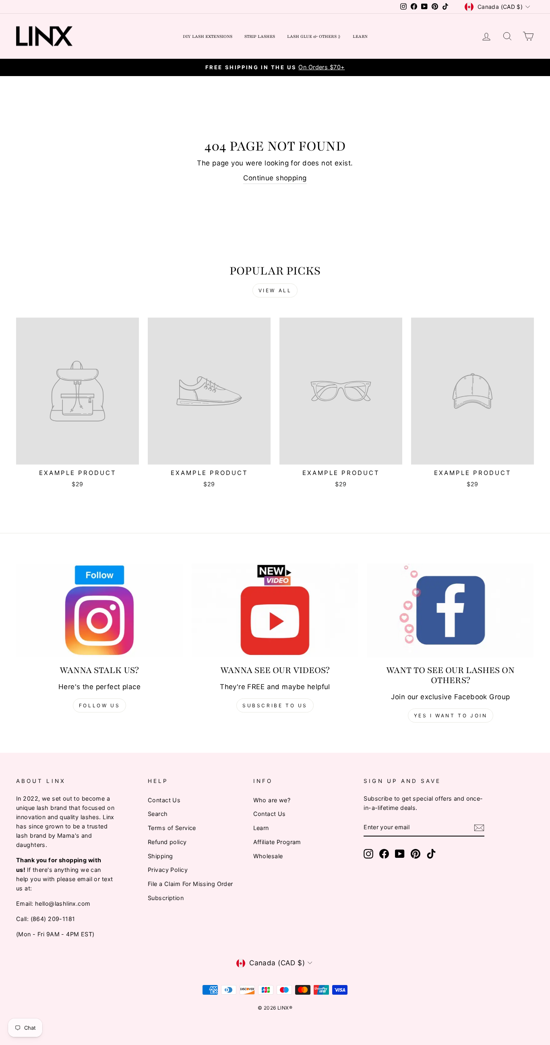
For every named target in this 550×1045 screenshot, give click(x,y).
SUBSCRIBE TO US (275, 705)
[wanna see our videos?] (275, 610)
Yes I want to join (451, 715)
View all (275, 290)
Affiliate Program (277, 841)
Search (158, 813)
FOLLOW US (99, 705)
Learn (360, 36)
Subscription (166, 897)
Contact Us (164, 800)
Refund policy (167, 841)
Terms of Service (172, 827)
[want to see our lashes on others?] (450, 610)
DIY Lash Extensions (207, 36)
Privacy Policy (168, 869)
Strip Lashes (259, 36)
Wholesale (268, 856)
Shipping (160, 856)
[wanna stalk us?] (99, 610)
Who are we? (272, 800)
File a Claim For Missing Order (190, 883)
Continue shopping (274, 178)
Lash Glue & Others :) (314, 36)
